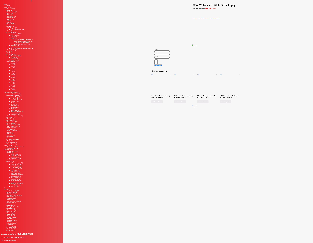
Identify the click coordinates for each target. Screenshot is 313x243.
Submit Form (158, 65)
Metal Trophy (208, 8)
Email (155, 53)
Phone (156, 56)
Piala (214, 8)
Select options (157, 102)
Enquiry (156, 59)
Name (156, 49)
